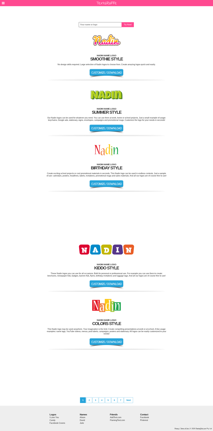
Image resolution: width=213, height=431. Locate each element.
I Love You (54, 417)
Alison (82, 417)
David (82, 420)
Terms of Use (184, 429)
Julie (82, 423)
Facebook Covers (57, 423)
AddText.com (115, 417)
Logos (53, 414)
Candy (52, 420)
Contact (144, 414)
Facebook (144, 417)
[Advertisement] (107, 12)
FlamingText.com (117, 420)
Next (128, 400)
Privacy (177, 429)
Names (83, 414)
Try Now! (128, 25)
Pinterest (144, 420)
